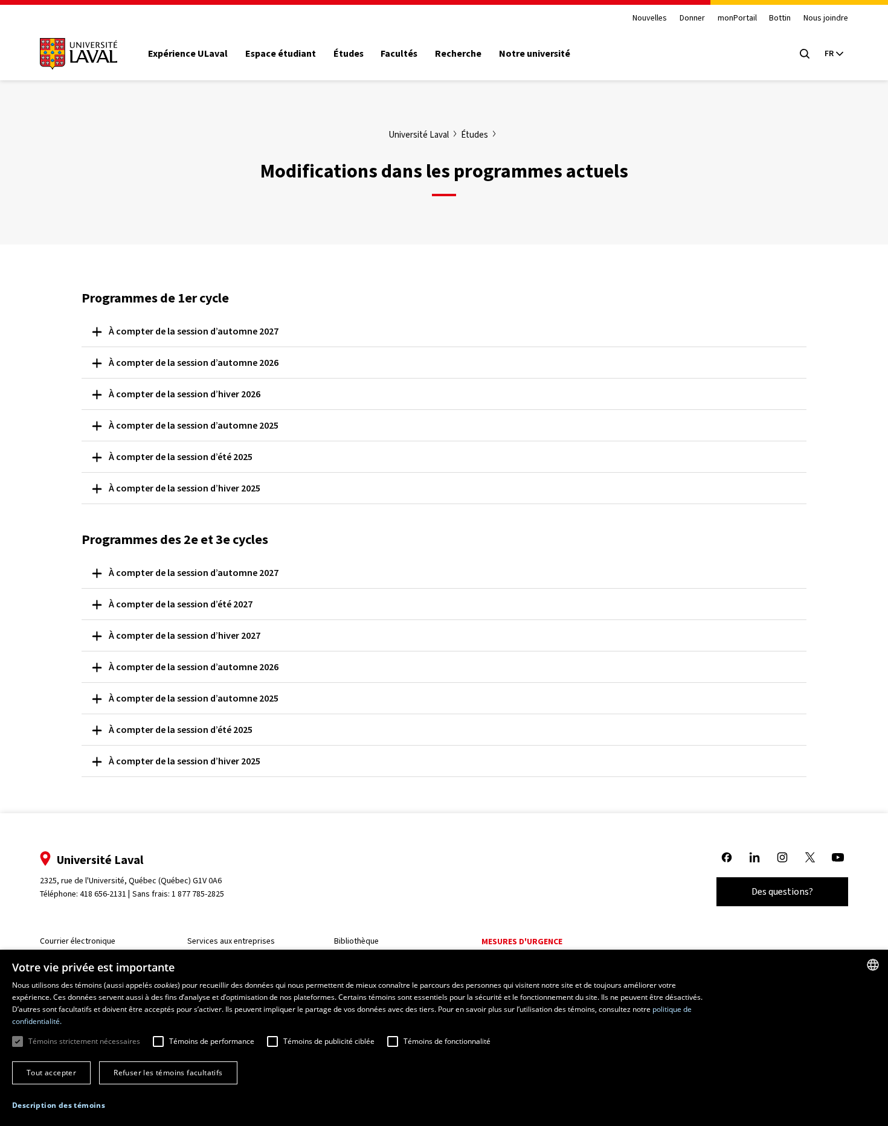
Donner (692, 18)
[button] (58, 1105)
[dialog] (444, 1038)
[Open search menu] (804, 53)
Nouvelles (649, 18)
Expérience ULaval (188, 54)
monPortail (737, 18)
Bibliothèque (356, 941)
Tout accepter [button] (51, 1072)
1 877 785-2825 (198, 894)
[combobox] (873, 965)
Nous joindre (825, 18)
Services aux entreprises (231, 941)
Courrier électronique (77, 941)
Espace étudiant (280, 54)
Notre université (534, 54)
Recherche (458, 54)
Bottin (780, 18)
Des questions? (782, 891)
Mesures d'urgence (521, 941)
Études (348, 54)
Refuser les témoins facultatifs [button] (168, 1072)
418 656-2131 (103, 894)
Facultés (399, 54)
